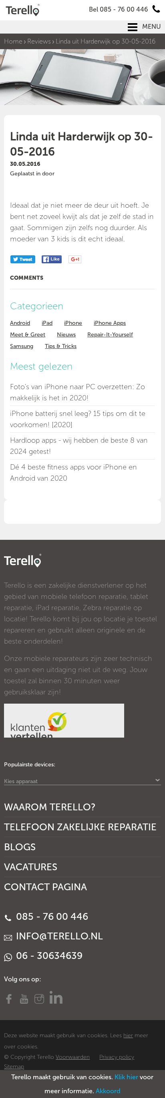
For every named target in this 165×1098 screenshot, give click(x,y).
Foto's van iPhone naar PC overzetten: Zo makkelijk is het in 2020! (77, 392)
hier (128, 1035)
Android (20, 323)
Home (13, 41)
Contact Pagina (45, 887)
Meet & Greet (27, 334)
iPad (47, 323)
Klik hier (126, 1077)
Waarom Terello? (50, 807)
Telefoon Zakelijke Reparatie (80, 827)
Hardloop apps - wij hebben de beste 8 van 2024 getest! (79, 446)
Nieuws (66, 334)
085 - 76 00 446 (51, 916)
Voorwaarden (73, 1057)
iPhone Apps (110, 323)
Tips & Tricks (60, 346)
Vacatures (30, 867)
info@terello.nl (58, 936)
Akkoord (108, 1091)
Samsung (21, 346)
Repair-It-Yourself (110, 334)
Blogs (20, 847)
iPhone (73, 323)
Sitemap (14, 1066)
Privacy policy (116, 1057)
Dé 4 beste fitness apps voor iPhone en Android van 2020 (73, 473)
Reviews (39, 41)
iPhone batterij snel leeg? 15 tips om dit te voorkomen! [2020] (77, 419)
